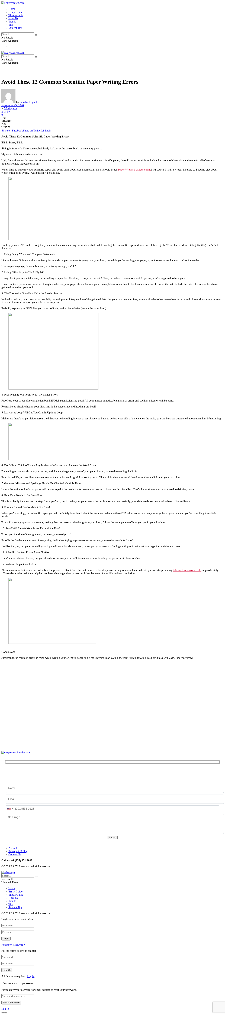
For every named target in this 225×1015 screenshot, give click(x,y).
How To (13, 18)
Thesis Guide (15, 15)
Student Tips (15, 27)
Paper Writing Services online (134, 169)
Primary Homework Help (187, 570)
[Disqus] (112, 706)
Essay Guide (15, 12)
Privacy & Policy (17, 851)
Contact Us (14, 854)
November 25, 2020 (12, 105)
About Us (13, 848)
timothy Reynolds (29, 102)
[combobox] (10, 809)
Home (11, 8)
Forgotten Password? (13, 944)
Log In (30, 976)
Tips (10, 24)
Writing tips (10, 108)
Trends (12, 21)
